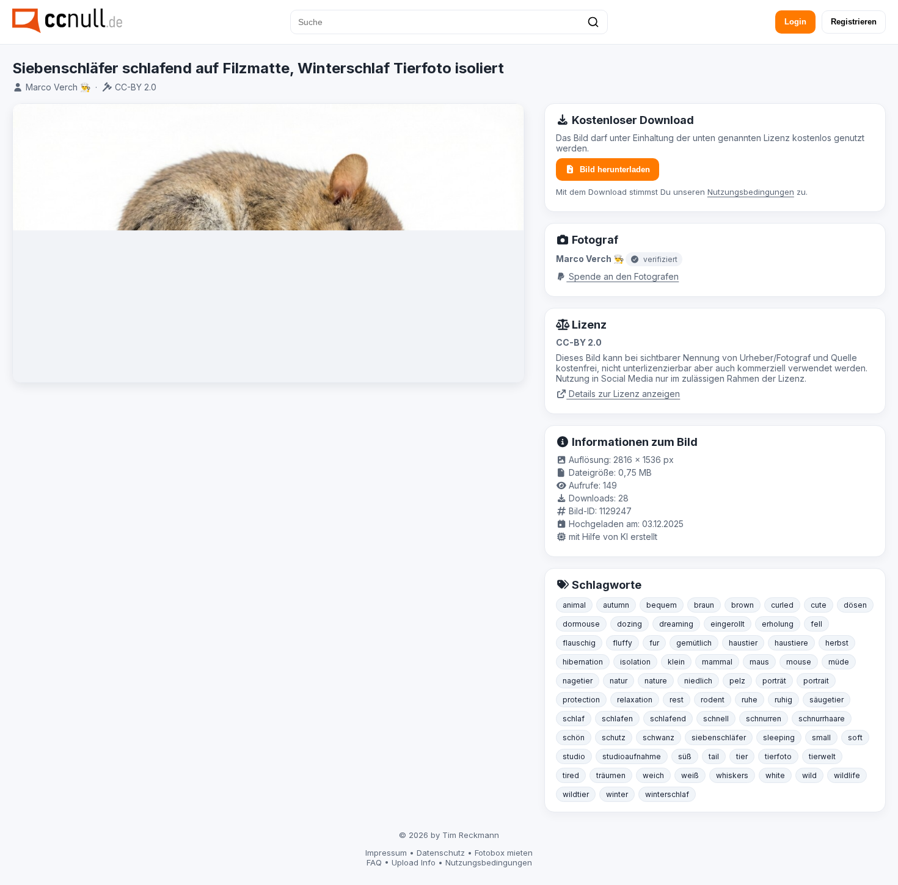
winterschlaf (667, 794)
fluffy (622, 642)
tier (742, 756)
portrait (816, 680)
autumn (616, 605)
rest (677, 699)
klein (676, 661)
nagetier (578, 680)
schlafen (617, 718)
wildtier (576, 794)
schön (574, 737)
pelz (737, 680)
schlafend (668, 718)
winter (617, 794)
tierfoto (778, 756)
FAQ (374, 862)
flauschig (579, 642)
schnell (716, 718)
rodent (713, 699)
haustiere (791, 642)
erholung (778, 623)
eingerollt (727, 623)
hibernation (583, 661)
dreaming (676, 623)
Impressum (386, 853)
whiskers (732, 775)
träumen (611, 775)
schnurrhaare (821, 718)
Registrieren (854, 21)
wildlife (847, 775)
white (775, 775)
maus (759, 661)
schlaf (574, 718)
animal (574, 605)
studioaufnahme (631, 756)
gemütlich (694, 642)
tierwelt (822, 756)
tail (714, 756)
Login (795, 21)
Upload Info (414, 862)
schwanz (658, 737)
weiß (690, 775)
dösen (855, 605)
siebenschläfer (719, 737)
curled (782, 605)
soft (855, 737)
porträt (774, 680)
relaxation (634, 699)
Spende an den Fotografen (622, 276)
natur (618, 680)
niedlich (698, 680)
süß (685, 756)
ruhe (749, 699)
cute (819, 605)
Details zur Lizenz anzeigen (623, 393)
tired (571, 775)
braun (704, 605)
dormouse (581, 623)
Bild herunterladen (615, 169)
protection (581, 699)
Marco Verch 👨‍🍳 (58, 87)
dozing (629, 623)
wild (809, 775)
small (821, 737)
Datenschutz (441, 853)
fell (816, 623)
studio (574, 756)
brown (742, 605)
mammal (717, 661)
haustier (743, 642)
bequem (661, 605)
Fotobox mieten (504, 853)
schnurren (763, 718)
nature (655, 680)
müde (838, 661)
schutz (614, 737)
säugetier (826, 699)
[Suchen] (593, 22)
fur (654, 642)
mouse (798, 661)
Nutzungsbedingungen (750, 192)
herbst (837, 642)
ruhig (783, 699)
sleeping (779, 737)
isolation (635, 661)
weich (653, 775)
